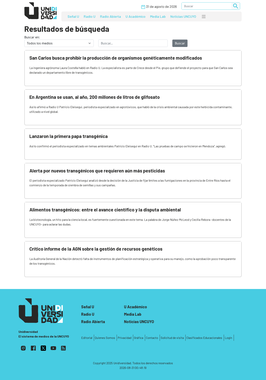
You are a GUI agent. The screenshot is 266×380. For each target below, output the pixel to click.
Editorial (86, 337)
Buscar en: (32, 37)
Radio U (89, 16)
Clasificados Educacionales (204, 337)
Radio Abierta (110, 16)
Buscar (180, 43)
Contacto (152, 337)
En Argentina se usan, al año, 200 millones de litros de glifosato (94, 97)
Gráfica (138, 337)
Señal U (73, 16)
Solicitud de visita (172, 337)
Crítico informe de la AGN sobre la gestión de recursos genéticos (95, 249)
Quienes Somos (105, 337)
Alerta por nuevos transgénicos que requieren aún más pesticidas (97, 170)
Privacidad (124, 337)
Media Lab (158, 16)
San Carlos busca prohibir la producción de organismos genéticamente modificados (115, 58)
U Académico (135, 16)
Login (228, 337)
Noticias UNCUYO (183, 16)
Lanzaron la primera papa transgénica (68, 136)
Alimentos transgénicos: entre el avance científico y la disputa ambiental (105, 209)
